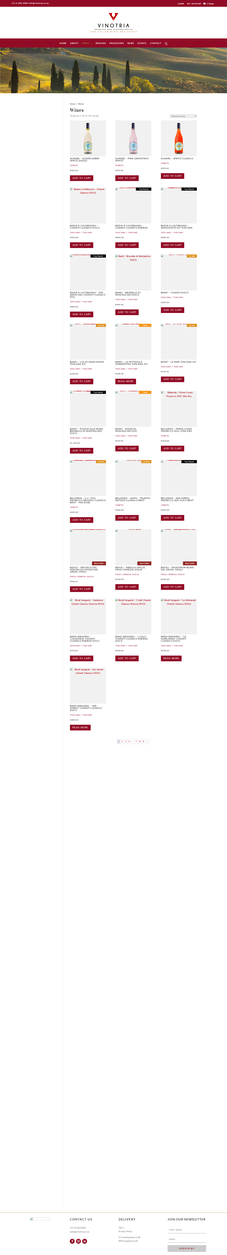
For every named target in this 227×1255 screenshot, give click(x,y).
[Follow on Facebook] (72, 1241)
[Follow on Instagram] (78, 1241)
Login (181, 4)
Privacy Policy (125, 1231)
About (74, 43)
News (130, 43)
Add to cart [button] (81, 178)
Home (63, 43)
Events (142, 43)
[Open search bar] (166, 43)
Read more (126, 381)
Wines (85, 43)
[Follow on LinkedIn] (84, 1241)
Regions (101, 43)
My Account (194, 4)
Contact (155, 43)
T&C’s (121, 1227)
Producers (116, 43)
